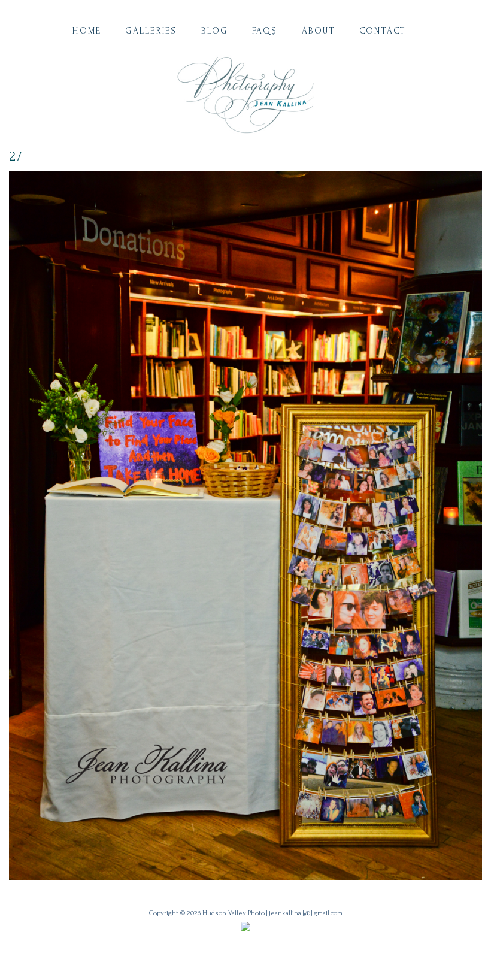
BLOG (214, 31)
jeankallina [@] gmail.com (306, 913)
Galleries (151, 31)
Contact (383, 31)
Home (86, 31)
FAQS (265, 31)
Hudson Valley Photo (233, 913)
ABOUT (318, 31)
